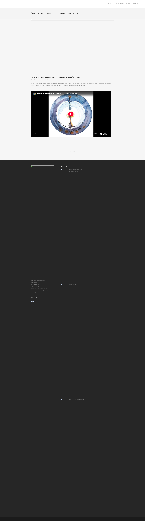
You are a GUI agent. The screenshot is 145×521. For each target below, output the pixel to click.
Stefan (48, 79)
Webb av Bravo (72, 519)
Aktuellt (43, 79)
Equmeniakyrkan (47, 294)
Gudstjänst (73, 284)
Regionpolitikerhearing (76, 399)
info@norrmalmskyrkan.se (41, 288)
